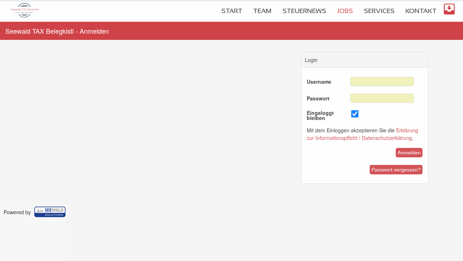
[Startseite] (24, 19)
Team (262, 10)
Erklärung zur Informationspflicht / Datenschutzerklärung (362, 134)
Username (319, 81)
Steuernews (304, 10)
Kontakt (421, 10)
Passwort (318, 98)
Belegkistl (449, 9)
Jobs (345, 10)
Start (231, 10)
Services (379, 10)
